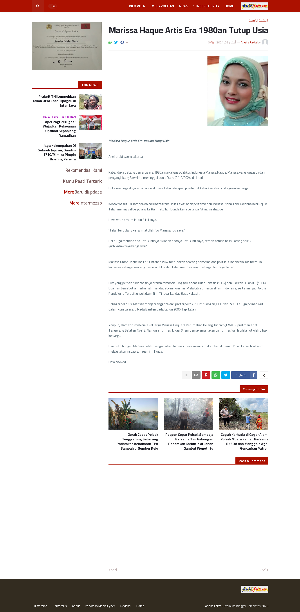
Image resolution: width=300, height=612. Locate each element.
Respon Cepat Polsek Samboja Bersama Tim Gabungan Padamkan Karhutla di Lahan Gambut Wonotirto (189, 441)
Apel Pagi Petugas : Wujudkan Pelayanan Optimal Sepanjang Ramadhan (59, 129)
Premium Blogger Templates (242, 606)
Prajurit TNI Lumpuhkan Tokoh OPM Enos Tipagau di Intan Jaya (54, 101)
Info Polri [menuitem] (137, 6)
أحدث (263, 570)
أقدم (114, 570)
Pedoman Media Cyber (100, 606)
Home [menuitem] (229, 6)
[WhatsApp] (110, 42)
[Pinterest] (206, 375)
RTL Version (39, 606)
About (76, 606)
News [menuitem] (183, 6)
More (69, 192)
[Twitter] (116, 42)
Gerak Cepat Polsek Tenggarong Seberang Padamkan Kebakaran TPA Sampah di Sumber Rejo (137, 441)
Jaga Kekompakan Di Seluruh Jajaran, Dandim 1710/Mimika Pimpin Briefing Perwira (57, 152)
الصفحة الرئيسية (258, 20)
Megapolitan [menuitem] (163, 6)
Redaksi (125, 606)
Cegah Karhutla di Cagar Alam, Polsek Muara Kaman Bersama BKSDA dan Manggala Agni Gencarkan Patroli (244, 441)
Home (140, 606)
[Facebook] (122, 42)
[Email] (196, 375)
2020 (264, 606)
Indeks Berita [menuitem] (207, 6)
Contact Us (60, 606)
